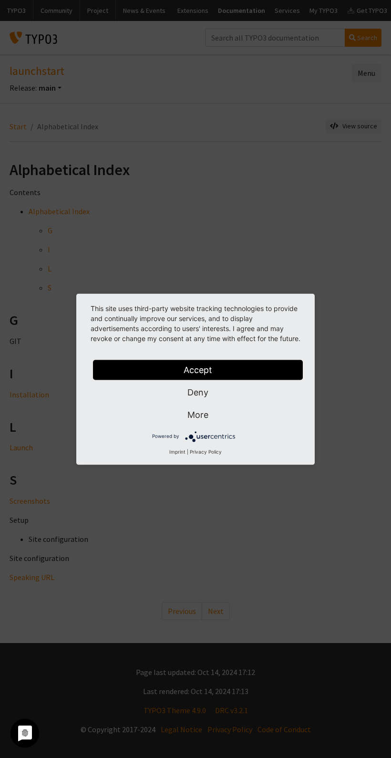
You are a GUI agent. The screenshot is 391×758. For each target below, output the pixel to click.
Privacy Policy (206, 451)
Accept (198, 369)
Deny (197, 392)
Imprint (177, 451)
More (197, 414)
